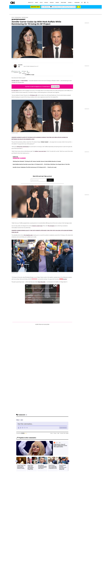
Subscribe (77, 2)
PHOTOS (52, 2)
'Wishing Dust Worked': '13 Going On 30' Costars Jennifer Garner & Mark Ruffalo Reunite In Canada (37, 161)
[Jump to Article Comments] (12, 71)
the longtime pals (28, 235)
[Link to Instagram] (84, 2)
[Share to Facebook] (16, 71)
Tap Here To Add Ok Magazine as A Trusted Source (37, 86)
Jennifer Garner (25, 17)
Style (41, 2)
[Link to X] (87, 2)
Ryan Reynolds (41, 281)
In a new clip (15, 90)
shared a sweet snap (37, 225)
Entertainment (18, 17)
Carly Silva (20, 64)
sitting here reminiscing (23, 146)
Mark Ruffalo (24, 80)
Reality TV (30, 2)
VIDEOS (57, 2)
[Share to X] (20, 71)
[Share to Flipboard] (24, 71)
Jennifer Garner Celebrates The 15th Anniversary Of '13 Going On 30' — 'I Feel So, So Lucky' (35, 167)
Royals (46, 2)
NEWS (36, 2)
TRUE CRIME (63, 2)
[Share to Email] (28, 71)
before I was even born (40, 151)
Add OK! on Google (30, 74)
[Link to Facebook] (81, 2)
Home (13, 17)
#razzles (65, 279)
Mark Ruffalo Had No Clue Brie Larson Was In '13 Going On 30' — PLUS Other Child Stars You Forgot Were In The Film (41, 164)
